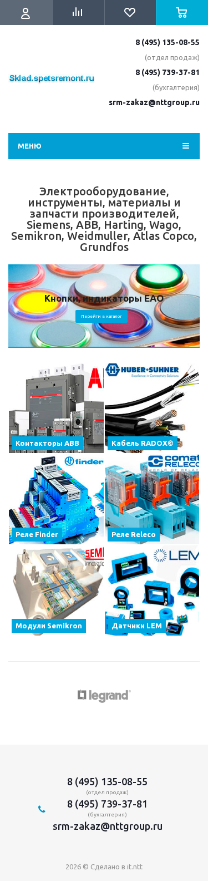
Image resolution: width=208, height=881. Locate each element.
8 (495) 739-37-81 (167, 72)
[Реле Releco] (152, 499)
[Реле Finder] (56, 499)
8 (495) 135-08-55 (167, 42)
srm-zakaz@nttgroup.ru (154, 102)
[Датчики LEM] (152, 590)
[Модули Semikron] (56, 590)
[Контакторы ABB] (56, 408)
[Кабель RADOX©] (152, 408)
